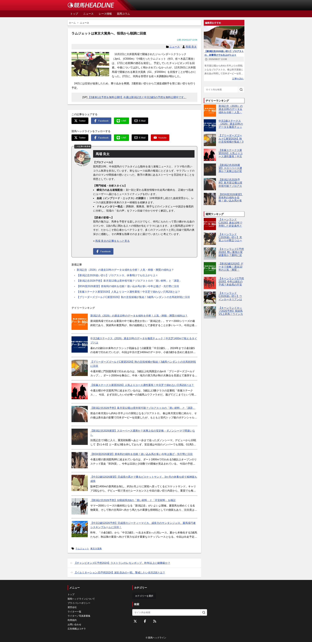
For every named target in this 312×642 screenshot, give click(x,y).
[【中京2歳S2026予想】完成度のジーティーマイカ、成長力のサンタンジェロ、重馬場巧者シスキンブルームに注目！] (80, 529)
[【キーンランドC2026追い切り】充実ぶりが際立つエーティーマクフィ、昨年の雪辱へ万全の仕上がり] (210, 239)
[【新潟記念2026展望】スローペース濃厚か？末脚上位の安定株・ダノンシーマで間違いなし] (80, 437)
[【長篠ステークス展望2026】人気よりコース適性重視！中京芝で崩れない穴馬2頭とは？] (80, 391)
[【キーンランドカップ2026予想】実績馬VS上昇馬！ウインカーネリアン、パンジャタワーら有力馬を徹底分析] (210, 312)
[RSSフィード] (155, 621)
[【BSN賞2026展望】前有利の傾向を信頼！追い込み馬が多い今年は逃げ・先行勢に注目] (80, 460)
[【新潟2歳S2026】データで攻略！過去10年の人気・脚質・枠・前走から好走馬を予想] (210, 268)
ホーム (72, 22)
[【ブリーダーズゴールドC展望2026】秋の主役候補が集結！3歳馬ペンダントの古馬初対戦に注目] (80, 368)
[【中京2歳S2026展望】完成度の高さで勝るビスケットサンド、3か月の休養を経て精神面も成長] (80, 483)
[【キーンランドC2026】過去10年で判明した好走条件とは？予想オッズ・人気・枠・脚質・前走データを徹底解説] (210, 224)
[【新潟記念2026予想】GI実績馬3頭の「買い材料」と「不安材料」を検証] (80, 506)
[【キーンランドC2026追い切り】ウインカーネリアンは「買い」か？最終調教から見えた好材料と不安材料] (210, 298)
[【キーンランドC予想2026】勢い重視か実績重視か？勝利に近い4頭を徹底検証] (210, 253)
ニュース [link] (84, 22)
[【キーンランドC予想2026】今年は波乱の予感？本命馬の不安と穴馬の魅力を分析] (210, 283)
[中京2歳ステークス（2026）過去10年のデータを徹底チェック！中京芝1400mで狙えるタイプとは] (80, 344)
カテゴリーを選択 (144, 596)
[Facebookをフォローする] (145, 621)
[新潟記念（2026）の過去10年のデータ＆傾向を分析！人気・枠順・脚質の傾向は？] (80, 322)
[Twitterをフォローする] (135, 621)
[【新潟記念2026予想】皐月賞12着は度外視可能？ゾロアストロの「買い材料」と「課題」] (80, 414)
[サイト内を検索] (241, 89)
